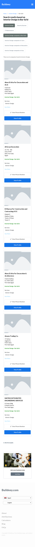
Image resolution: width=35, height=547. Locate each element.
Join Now (17, 474)
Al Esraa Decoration (12, 147)
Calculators (6, 520)
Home (5, 13)
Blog (3, 524)
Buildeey (6, 4)
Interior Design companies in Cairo (14, 40)
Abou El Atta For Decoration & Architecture (16, 274)
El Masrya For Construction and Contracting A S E (16, 210)
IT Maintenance (9, 30)
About (4, 513)
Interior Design (13, 13)
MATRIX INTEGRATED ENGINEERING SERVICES (14, 399)
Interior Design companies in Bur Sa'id (15, 35)
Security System (21, 25)
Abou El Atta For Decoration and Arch (16, 83)
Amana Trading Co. (11, 336)
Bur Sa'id (17, 97)
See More (7, 107)
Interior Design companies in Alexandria (16, 45)
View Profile (17, 118)
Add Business (7, 517)
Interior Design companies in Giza (14, 50)
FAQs (4, 527)
